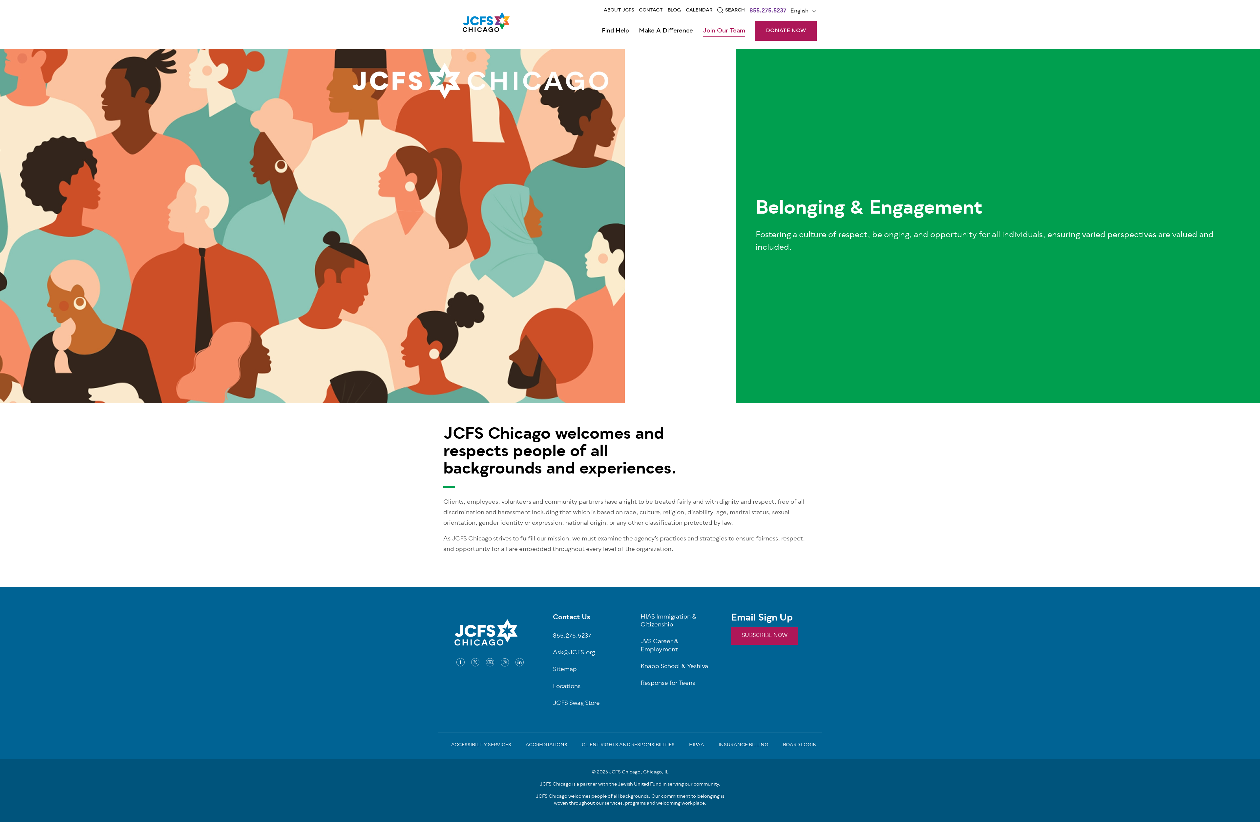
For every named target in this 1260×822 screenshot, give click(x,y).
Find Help (615, 31)
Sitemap (565, 670)
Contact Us (571, 617)
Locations (566, 687)
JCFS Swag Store (576, 704)
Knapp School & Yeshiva (674, 667)
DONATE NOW (786, 30)
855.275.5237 (768, 11)
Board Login (800, 745)
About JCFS (619, 10)
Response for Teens (667, 684)
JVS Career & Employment (659, 646)
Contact (651, 10)
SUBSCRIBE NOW (765, 635)
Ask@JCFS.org (574, 653)
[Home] (486, 24)
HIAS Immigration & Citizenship (668, 621)
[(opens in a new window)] (460, 662)
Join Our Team (724, 31)
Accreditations (546, 745)
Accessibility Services (481, 745)
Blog (674, 10)
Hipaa (696, 745)
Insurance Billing (743, 745)
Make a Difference (666, 31)
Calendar (699, 10)
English (799, 11)
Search (735, 10)
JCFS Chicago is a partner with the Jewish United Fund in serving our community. (630, 784)
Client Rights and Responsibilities (628, 745)
